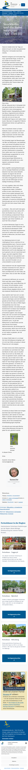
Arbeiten (9, 495)
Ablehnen (14, 761)
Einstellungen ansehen (14, 764)
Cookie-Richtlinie (7, 768)
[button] (26, 743)
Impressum (22, 768)
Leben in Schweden (13, 498)
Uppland (20, 502)
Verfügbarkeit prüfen (14, 571)
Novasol (6, 694)
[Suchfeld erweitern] (23, 4)
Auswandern (16, 495)
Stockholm (10, 502)
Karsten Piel (6, 36)
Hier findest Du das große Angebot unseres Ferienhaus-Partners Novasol (13, 704)
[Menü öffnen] (20, 5)
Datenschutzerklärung (15, 768)
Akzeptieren (14, 757)
